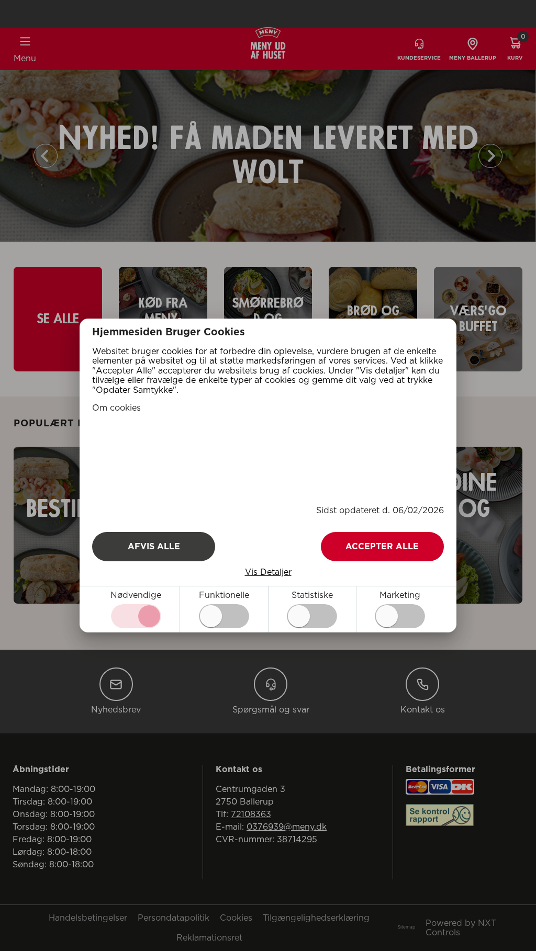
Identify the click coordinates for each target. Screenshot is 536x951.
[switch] (224, 616)
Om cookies (116, 408)
